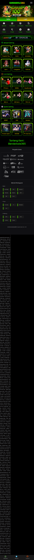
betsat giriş (2, 320)
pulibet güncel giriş (3, 293)
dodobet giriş (7, 242)
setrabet (8, 279)
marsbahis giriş (7, 437)
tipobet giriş (8, 262)
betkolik (7, 440)
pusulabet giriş (6, 289)
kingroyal (6, 295)
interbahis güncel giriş (9, 540)
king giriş (1, 272)
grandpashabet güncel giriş (5, 369)
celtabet (3, 465)
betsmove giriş (3, 310)
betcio (6, 391)
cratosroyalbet (8, 550)
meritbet (1, 295)
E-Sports (4, 32)
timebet (1, 433)
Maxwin (3, 469)
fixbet (6, 256)
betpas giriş (2, 257)
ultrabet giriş (2, 283)
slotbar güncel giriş (9, 551)
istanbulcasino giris (4, 401)
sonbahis (2, 443)
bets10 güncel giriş (9, 342)
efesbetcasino (3, 286)
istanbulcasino (3, 475)
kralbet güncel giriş (9, 425)
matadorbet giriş (5, 494)
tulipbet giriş (2, 264)
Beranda (4, 26)
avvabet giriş (2, 316)
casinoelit (2, 535)
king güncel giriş (9, 465)
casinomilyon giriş (3, 249)
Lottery (20, 32)
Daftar (8, 19)
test (6, 354)
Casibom (4, 541)
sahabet (10, 295)
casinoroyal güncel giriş (4, 479)
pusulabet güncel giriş (9, 399)
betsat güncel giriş (9, 455)
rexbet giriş (4, 442)
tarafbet (1, 343)
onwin (9, 371)
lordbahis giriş (3, 262)
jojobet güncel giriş (9, 283)
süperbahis (2, 354)
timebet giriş (4, 536)
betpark (1, 450)
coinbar (1, 403)
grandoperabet (3, 502)
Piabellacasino (3, 254)
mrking (1, 413)
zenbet (4, 279)
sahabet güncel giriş (9, 491)
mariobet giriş (2, 352)
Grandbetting (8, 482)
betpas (1, 279)
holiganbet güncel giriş (4, 313)
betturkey (10, 377)
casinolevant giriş (9, 252)
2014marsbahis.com (4, 384)
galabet (9, 513)
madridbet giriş (7, 518)
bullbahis (8, 288)
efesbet (8, 376)
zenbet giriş (6, 272)
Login (25, 19)
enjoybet (6, 371)
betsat (8, 548)
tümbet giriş (2, 457)
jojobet (8, 306)
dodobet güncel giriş (10, 276)
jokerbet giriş (7, 467)
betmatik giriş (9, 239)
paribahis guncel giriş (4, 464)
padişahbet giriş (3, 477)
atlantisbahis (2, 276)
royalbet (1, 332)
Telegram (17, 558)
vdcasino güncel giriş (4, 516)
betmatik (4, 349)
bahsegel (2, 269)
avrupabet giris (6, 528)
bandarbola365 (13, 227)
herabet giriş (7, 298)
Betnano (2, 489)
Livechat (27, 558)
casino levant (2, 421)
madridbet (2, 430)
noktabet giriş (5, 409)
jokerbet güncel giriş (10, 335)
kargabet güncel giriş (4, 328)
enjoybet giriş (2, 335)
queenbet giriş (8, 393)
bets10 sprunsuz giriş (10, 546)
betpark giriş (9, 462)
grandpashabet (9, 286)
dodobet (1, 366)
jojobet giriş (9, 271)
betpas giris (6, 366)
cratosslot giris (5, 240)
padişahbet (2, 467)
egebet (1, 333)
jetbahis (7, 431)
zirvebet (1, 518)
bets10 (3, 393)
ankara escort (7, 521)
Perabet (9, 281)
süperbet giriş (2, 428)
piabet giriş (9, 413)
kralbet (9, 256)
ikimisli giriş (2, 523)
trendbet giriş (2, 389)
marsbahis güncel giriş (4, 374)
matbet (10, 535)
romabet (1, 345)
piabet (8, 301)
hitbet (3, 305)
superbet (5, 413)
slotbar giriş (2, 256)
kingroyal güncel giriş (4, 364)
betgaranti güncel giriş (4, 337)
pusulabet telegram (4, 438)
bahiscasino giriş (8, 296)
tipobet (1, 423)
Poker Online (28, 26)
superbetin (4, 408)
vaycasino (4, 415)
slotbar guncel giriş (6, 322)
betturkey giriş (3, 284)
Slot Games (12, 26)
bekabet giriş (9, 415)
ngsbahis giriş (2, 418)
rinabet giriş (4, 462)
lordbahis (8, 502)
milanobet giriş (8, 257)
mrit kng (1, 406)
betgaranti (8, 421)
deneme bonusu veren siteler (6, 330)
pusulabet (4, 288)
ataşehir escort (3, 306)
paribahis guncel (5, 504)
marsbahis (4, 251)
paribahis (8, 316)
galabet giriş (8, 284)
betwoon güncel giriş (4, 511)
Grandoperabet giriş (9, 264)
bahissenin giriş (7, 403)
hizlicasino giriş (3, 325)
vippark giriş (2, 261)
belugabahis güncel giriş (10, 245)
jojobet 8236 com (4, 420)
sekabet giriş (6, 357)
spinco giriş (2, 342)
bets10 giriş (2, 399)
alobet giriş (10, 536)
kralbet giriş (6, 267)
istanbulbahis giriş (5, 244)
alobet (6, 323)
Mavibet (1, 377)
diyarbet (1, 548)
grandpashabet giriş (4, 259)
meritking (7, 278)
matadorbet (2, 447)
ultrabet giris (2, 431)
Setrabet (10, 360)
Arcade (12, 32)
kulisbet (1, 360)
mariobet (4, 252)
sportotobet (7, 480)
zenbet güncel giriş (7, 398)
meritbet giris (9, 477)
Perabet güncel (3, 492)
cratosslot (2, 460)
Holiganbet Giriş (7, 343)
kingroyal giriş (7, 269)
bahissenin (4, 271)
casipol (1, 528)
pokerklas (6, 360)
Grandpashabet (3, 247)
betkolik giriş (2, 455)
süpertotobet (4, 300)
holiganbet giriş (3, 239)
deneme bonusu (3, 545)
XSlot (7, 418)
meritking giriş (3, 435)
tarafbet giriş (5, 381)
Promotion (28, 32)
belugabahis (9, 442)
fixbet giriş (9, 251)
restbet (7, 541)
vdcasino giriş (6, 529)
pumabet (2, 394)
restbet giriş (6, 362)
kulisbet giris (2, 497)
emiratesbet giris (8, 523)
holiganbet (2, 242)
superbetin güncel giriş (4, 237)
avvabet (8, 435)
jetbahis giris (6, 460)
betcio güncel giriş (4, 281)
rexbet (3, 411)
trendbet (1, 362)
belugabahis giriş (5, 274)
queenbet (7, 338)
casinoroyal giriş (9, 452)
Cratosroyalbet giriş (4, 367)
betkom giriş (2, 531)
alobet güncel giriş (4, 315)
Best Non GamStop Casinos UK (6, 553)
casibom (7, 261)
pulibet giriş (6, 347)
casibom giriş (7, 305)
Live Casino (20, 26)
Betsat (3, 551)
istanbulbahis (6, 450)
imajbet (8, 355)
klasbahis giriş (5, 445)
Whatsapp (6, 558)
